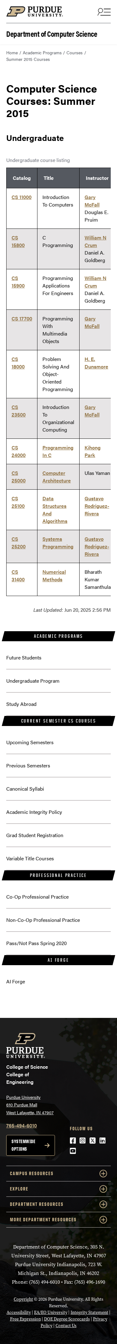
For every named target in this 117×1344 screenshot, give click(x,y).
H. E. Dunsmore (96, 362)
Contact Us (66, 1326)
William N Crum (95, 241)
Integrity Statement (89, 1312)
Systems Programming (57, 542)
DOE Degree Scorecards (67, 1319)
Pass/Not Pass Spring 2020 (36, 943)
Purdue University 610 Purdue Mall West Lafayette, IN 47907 (30, 1105)
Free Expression (25, 1319)
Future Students (23, 657)
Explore (19, 1189)
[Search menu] (103, 11)
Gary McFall (92, 200)
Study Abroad (21, 703)
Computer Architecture (56, 476)
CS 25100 (18, 502)
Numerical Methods (54, 575)
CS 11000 (22, 197)
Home (12, 52)
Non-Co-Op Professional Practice (43, 919)
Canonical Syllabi (25, 788)
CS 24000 (19, 451)
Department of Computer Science (51, 33)
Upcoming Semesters (30, 742)
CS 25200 (19, 542)
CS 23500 (19, 410)
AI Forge (58, 960)
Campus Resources (32, 1173)
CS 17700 (22, 318)
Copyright (23, 1299)
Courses (74, 52)
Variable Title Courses (30, 858)
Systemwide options (23, 1145)
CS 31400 (18, 575)
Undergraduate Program (33, 680)
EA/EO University (50, 1312)
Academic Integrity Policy (34, 811)
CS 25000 (19, 476)
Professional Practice (58, 875)
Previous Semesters (28, 765)
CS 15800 (18, 241)
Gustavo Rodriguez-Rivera (97, 506)
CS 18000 (18, 362)
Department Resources (37, 1204)
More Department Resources (43, 1220)
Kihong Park (92, 451)
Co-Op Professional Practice (37, 896)
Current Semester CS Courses (58, 721)
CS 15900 (18, 281)
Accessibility (19, 1312)
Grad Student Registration (34, 835)
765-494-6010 (21, 1125)
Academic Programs (42, 52)
